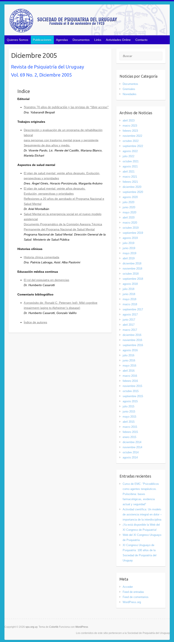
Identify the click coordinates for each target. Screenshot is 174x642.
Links (97, 39)
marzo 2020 (130, 222)
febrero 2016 (130, 380)
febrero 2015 (130, 432)
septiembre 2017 (133, 309)
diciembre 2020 (132, 186)
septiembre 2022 (133, 146)
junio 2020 (129, 207)
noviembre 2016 (132, 340)
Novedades (129, 94)
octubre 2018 (131, 273)
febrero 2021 (130, 181)
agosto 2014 (130, 457)
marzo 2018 (130, 304)
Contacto (141, 39)
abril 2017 (129, 324)
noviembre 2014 (132, 447)
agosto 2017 (130, 314)
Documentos (81, 39)
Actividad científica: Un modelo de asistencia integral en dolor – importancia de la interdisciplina (142, 514)
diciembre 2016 (132, 335)
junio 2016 (129, 360)
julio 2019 (128, 243)
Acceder (128, 586)
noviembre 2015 (132, 386)
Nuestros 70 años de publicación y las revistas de (56, 107)
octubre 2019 (131, 227)
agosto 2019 (130, 238)
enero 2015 (129, 437)
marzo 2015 (130, 426)
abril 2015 (129, 421)
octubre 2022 (131, 141)
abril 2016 (129, 370)
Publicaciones (42, 39)
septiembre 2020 (133, 192)
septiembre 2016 (133, 345)
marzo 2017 (130, 329)
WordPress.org (132, 602)
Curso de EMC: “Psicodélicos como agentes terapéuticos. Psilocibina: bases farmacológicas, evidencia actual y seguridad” (141, 494)
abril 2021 (129, 171)
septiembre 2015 (133, 396)
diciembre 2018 (132, 263)
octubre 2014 (131, 452)
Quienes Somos (17, 39)
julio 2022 (128, 156)
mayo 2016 (129, 365)
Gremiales (129, 89)
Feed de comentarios (136, 597)
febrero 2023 (130, 130)
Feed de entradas (133, 591)
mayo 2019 (129, 253)
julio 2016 (128, 355)
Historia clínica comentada (41, 257)
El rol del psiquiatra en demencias (46, 280)
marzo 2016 (130, 375)
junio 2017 (129, 319)
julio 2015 (128, 406)
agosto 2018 (130, 283)
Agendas (62, 39)
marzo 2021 (130, 176)
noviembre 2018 (132, 268)
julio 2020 (128, 202)
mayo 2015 (129, 416)
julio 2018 (128, 289)
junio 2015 (129, 411)
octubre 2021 (131, 161)
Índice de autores (35, 322)
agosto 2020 (130, 197)
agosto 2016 (130, 350)
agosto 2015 (130, 401)
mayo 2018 (129, 299)
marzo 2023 (130, 125)
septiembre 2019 (133, 232)
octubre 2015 (131, 391)
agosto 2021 (130, 166)
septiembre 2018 (133, 278)
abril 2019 (129, 258)
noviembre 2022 (132, 135)
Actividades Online (118, 39)
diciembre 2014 (132, 442)
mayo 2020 (129, 212)
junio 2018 (129, 294)
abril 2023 (129, 120)
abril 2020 (129, 217)
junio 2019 (129, 248)
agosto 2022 (130, 151)
